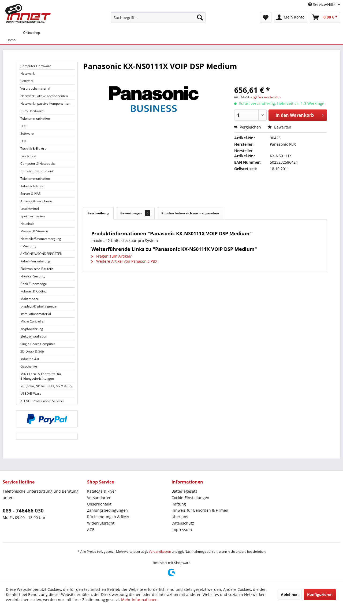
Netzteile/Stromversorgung (40, 238)
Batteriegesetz (184, 491)
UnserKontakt (99, 504)
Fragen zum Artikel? (113, 256)
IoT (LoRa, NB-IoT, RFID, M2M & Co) (46, 386)
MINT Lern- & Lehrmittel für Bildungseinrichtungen (40, 376)
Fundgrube (28, 156)
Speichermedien (32, 216)
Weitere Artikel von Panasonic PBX (126, 261)
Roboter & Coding (33, 291)
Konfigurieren (320, 594)
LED (23, 141)
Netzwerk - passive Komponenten (45, 103)
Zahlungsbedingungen (107, 510)
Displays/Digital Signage (38, 306)
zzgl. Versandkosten (266, 97)
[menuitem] (158, 17)
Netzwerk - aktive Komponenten (44, 96)
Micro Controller (32, 321)
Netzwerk (27, 73)
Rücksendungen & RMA (108, 516)
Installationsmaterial (35, 314)
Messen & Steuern (34, 231)
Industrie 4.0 (29, 359)
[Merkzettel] (265, 17)
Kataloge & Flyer (101, 491)
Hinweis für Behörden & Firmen (200, 510)
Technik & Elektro (33, 148)
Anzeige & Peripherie (36, 201)
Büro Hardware (31, 111)
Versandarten (99, 497)
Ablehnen (290, 594)
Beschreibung (98, 213)
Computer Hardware (35, 66)
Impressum (182, 529)
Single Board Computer (37, 344)
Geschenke (28, 366)
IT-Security (28, 246)
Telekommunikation (35, 118)
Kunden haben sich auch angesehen (190, 213)
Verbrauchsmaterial (35, 88)
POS (23, 126)
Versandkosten (160, 551)
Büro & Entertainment (36, 171)
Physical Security (32, 276)
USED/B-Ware (30, 393)
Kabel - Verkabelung (35, 261)
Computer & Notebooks (37, 163)
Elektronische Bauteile (37, 268)
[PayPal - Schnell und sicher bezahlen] (47, 419)
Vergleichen (250, 127)
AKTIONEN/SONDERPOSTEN (41, 253)
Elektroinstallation (33, 336)
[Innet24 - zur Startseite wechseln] (28, 13)
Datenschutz (183, 523)
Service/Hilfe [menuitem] (324, 4)
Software (27, 81)
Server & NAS (30, 193)
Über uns (180, 516)
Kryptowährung (31, 329)
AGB (91, 529)
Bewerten (282, 127)
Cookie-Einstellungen (190, 497)
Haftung (179, 504)
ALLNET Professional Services (42, 401)
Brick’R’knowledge (33, 283)
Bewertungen (134, 213)
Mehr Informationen (139, 599)
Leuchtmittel (29, 208)
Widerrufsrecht (100, 523)
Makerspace (29, 298)
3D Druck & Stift (32, 351)
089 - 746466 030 (23, 510)
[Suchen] (200, 17)
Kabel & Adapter (32, 186)
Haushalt (27, 223)
